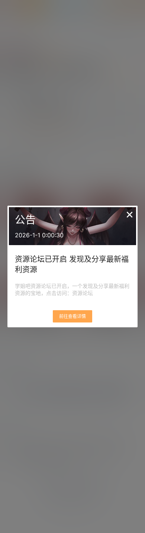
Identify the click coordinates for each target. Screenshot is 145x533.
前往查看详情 (72, 316)
